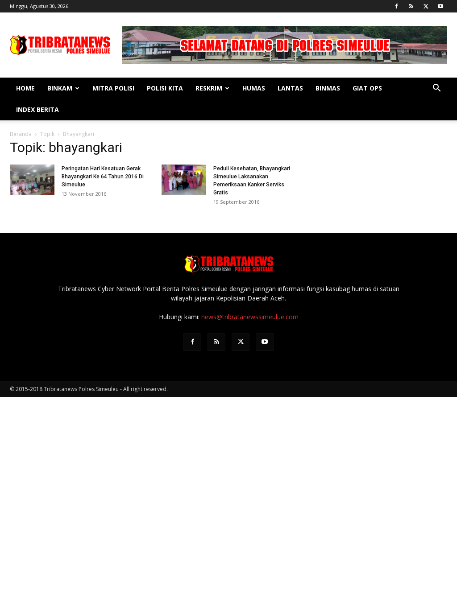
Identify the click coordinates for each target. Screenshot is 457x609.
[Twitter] (425, 6)
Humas (253, 88)
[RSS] (411, 6)
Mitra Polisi (113, 88)
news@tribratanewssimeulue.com (250, 317)
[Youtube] (440, 6)
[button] (436, 89)
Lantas (290, 88)
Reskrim (208, 88)
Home (25, 88)
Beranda (21, 134)
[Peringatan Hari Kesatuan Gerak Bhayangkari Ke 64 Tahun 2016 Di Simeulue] (32, 180)
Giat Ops (367, 88)
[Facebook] (396, 6)
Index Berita (37, 109)
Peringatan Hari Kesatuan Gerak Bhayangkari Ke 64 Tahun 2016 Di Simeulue (103, 176)
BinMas (328, 88)
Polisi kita (165, 88)
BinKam (59, 88)
